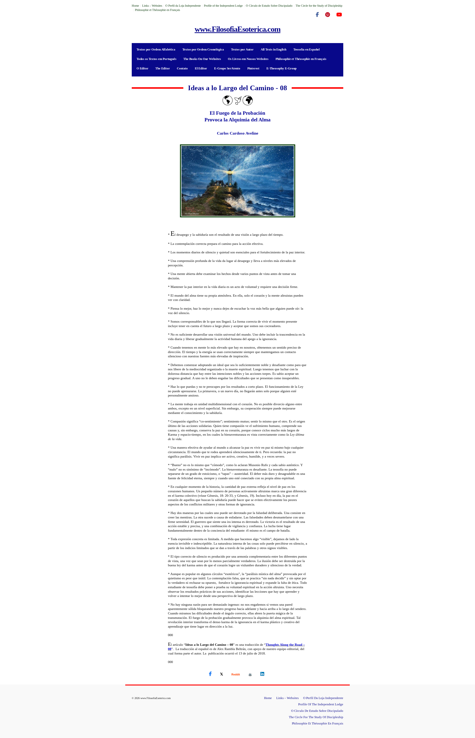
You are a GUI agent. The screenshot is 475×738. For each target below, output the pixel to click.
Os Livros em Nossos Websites (248, 59)
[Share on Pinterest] (250, 674)
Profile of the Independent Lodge (223, 5)
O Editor (142, 68)
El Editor (201, 68)
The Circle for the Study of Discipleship (319, 5)
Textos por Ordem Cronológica (203, 49)
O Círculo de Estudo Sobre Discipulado (269, 5)
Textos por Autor (242, 49)
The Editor (162, 68)
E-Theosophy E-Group (281, 68)
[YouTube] (339, 14)
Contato (182, 68)
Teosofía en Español (306, 49)
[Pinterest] (327, 14)
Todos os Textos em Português (156, 59)
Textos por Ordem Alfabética (156, 49)
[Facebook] (317, 14)
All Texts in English (273, 49)
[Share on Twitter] (221, 674)
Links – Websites (152, 5)
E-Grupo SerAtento (227, 68)
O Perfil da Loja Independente (183, 5)
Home (135, 5)
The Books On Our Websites (202, 59)
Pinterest (253, 68)
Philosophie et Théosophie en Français (157, 10)
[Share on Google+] (236, 674)
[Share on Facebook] (210, 674)
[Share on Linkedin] (262, 674)
